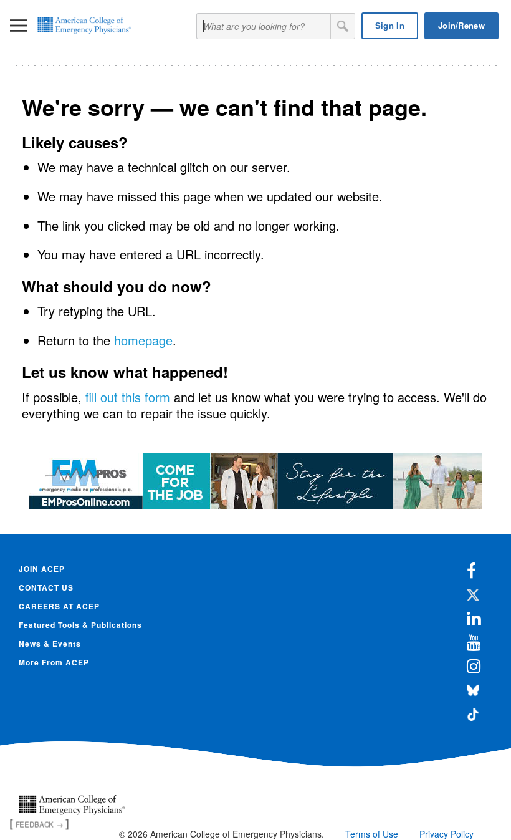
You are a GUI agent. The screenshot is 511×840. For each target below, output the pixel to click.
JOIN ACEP (42, 568)
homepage (143, 340)
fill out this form (127, 397)
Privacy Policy (446, 834)
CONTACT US (46, 587)
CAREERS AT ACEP (59, 606)
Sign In (389, 25)
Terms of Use (371, 834)
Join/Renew (461, 25)
